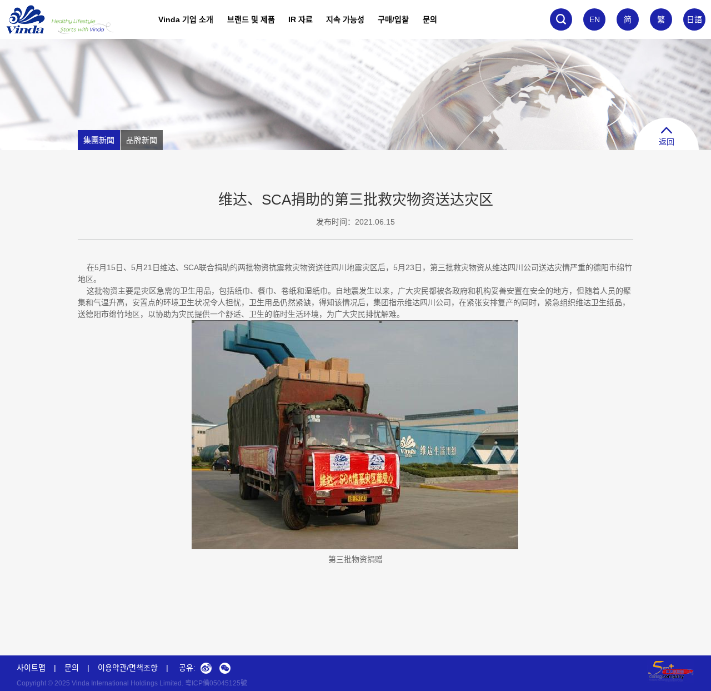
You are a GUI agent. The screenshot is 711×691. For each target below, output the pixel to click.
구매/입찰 (393, 19)
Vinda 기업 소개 (185, 19)
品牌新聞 (141, 140)
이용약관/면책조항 (128, 667)
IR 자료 (300, 19)
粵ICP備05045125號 (216, 683)
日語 (694, 19)
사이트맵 (31, 667)
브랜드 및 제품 (251, 19)
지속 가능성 (345, 19)
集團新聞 (98, 140)
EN (594, 19)
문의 (430, 19)
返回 (666, 141)
